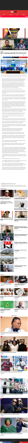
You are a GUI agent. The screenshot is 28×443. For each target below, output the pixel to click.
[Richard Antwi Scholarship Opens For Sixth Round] (14, 343)
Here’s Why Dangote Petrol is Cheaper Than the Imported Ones (20, 266)
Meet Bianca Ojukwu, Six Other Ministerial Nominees (7, 297)
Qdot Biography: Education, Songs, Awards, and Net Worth (9, 332)
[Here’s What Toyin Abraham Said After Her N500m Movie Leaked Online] (21, 193)
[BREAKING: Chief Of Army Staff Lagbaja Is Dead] (14, 33)
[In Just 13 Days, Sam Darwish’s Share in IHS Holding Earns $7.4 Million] (14, 386)
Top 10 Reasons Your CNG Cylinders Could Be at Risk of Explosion (20, 284)
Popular (1, 211)
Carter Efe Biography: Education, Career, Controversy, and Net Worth (11, 371)
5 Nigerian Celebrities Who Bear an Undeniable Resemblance (9, 414)
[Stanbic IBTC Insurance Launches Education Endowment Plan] (7, 193)
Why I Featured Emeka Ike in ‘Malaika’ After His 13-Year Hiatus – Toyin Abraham (21, 209)
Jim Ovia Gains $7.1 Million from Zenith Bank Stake (20, 309)
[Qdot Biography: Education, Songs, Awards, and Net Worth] (14, 324)
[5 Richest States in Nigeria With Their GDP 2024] (7, 260)
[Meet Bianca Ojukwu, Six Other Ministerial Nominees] (7, 292)
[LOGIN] (27, 16)
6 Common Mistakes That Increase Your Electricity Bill (20, 297)
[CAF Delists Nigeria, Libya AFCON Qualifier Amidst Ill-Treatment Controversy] (7, 304)
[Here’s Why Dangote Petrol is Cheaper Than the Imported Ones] (7, 268)
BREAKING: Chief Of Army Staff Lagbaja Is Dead (6, 220)
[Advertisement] (14, 5)
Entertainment (20, 207)
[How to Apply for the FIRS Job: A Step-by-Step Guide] (7, 252)
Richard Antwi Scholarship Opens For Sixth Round (8, 352)
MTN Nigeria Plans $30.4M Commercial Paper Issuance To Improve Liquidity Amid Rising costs (21, 220)
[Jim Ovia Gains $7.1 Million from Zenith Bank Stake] (21, 304)
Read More (2, 285)
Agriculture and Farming (4, 201)
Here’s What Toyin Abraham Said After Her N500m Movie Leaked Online (20, 198)
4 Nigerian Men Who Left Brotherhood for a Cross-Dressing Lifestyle (11, 433)
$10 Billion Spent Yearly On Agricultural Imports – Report (6, 203)
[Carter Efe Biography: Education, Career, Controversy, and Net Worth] (14, 363)
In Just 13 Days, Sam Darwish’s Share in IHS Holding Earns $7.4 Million (11, 394)
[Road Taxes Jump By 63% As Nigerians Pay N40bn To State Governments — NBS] (7, 244)
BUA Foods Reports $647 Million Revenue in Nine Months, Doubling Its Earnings (20, 235)
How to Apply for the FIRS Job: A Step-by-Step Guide (20, 250)
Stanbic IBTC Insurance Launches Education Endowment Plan (5, 198)
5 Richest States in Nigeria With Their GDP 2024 (20, 258)
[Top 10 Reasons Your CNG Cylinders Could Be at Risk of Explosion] (21, 279)
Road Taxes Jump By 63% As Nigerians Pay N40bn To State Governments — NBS (20, 243)
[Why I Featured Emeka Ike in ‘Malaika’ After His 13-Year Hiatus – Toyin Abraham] (21, 204)
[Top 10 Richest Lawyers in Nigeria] (7, 279)
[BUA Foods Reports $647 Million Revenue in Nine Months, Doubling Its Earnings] (21, 44)
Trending (1, 317)
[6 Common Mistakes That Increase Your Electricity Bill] (21, 292)
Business (9, 201)
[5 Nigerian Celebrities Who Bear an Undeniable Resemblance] (14, 405)
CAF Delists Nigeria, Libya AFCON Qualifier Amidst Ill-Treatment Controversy (5, 310)
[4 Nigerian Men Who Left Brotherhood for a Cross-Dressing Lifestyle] (14, 425)
